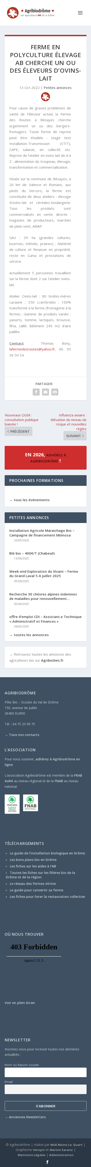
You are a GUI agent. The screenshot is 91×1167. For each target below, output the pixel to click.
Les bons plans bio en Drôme (33, 859)
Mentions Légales (32, 1155)
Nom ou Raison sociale (22, 1065)
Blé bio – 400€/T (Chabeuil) (32, 553)
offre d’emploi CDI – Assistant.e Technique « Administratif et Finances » (45, 619)
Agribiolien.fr (52, 660)
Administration (61, 1155)
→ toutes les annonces (29, 634)
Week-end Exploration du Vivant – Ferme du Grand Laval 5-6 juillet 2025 (43, 573)
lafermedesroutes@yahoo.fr (32, 349)
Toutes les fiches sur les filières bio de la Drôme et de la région (40, 874)
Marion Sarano (61, 1150)
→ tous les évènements (29, 499)
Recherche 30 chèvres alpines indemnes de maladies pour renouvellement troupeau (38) (43, 596)
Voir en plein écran (20, 1002)
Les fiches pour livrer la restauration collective (47, 896)
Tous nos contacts (24, 734)
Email (9, 1082)
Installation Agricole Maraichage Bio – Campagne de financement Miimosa (41, 532)
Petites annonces (58, 87)
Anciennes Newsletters (27, 1117)
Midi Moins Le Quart (66, 1145)
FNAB (59, 781)
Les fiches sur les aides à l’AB (33, 866)
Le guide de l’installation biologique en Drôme (47, 853)
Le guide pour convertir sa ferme (36, 890)
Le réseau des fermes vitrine (33, 883)
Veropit (39, 1150)
